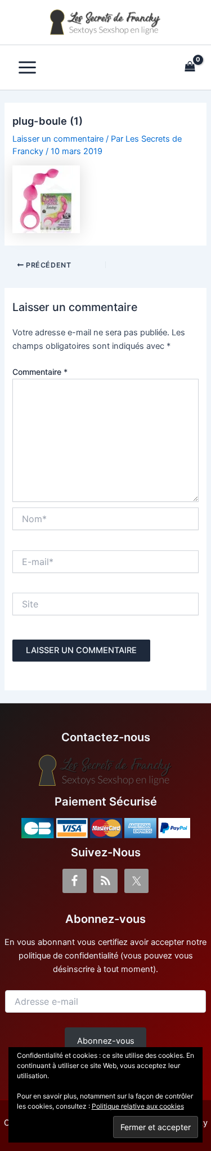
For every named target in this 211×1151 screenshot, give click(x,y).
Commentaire (40, 372)
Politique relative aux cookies (138, 1106)
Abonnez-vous (105, 1041)
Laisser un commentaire (58, 139)
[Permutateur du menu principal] (27, 67)
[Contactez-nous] (105, 770)
